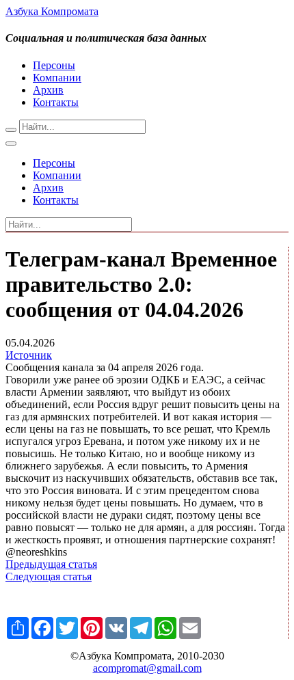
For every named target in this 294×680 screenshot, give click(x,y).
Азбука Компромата (51, 11)
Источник (28, 355)
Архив (48, 90)
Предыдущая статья (51, 564)
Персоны (54, 65)
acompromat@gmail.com (147, 668)
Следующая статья (48, 576)
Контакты (56, 102)
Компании (57, 77)
